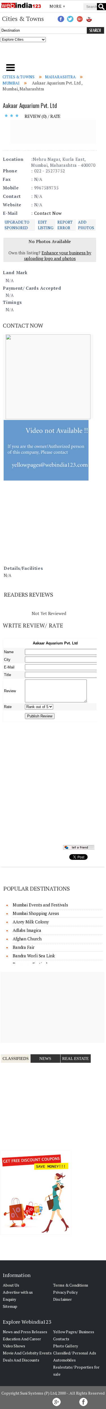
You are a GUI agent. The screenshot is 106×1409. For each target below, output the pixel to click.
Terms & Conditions (70, 1285)
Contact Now (48, 213)
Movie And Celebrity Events (27, 1353)
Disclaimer (62, 1299)
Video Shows (14, 1346)
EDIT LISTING (45, 224)
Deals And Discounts (21, 1360)
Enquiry (9, 1299)
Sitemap (10, 1306)
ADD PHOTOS (86, 224)
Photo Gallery (65, 1346)
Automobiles (64, 1360)
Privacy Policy (65, 1292)
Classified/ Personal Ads (74, 1353)
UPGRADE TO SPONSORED (17, 224)
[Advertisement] (53, 54)
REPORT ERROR (64, 224)
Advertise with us (18, 1292)
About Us (11, 1285)
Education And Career (22, 1338)
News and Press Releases (25, 1331)
